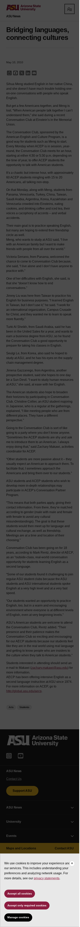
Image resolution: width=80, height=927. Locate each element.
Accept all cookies (19, 893)
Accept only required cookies (26, 905)
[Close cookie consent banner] (72, 863)
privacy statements (46, 878)
